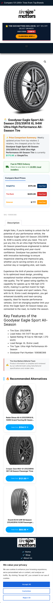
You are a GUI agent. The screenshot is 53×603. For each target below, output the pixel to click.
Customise (26, 591)
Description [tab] (13, 223)
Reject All (26, 598)
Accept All (26, 584)
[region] (26, 582)
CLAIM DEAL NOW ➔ (26, 36)
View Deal (42, 186)
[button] (27, 46)
